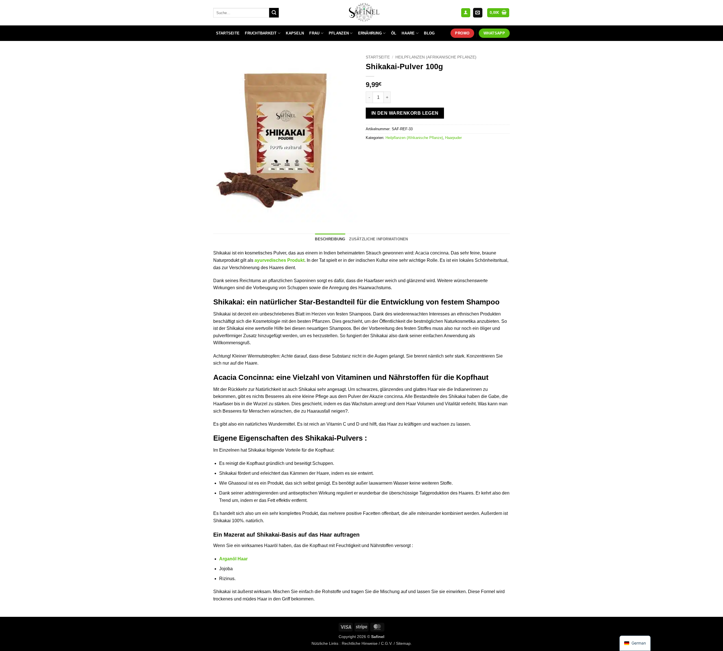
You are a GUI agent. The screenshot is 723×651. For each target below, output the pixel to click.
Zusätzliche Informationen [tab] (378, 239)
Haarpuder (453, 138)
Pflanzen (339, 33)
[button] (465, 13)
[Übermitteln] (274, 13)
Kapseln (295, 33)
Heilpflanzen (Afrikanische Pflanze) (435, 57)
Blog (429, 33)
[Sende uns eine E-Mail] (477, 13)
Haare (408, 33)
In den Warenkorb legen (405, 113)
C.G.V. (387, 643)
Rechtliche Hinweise (360, 643)
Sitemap (403, 643)
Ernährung (370, 33)
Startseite (228, 33)
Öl (394, 33)
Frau (314, 33)
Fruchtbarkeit (260, 33)
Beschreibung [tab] (330, 239)
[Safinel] (361, 12)
